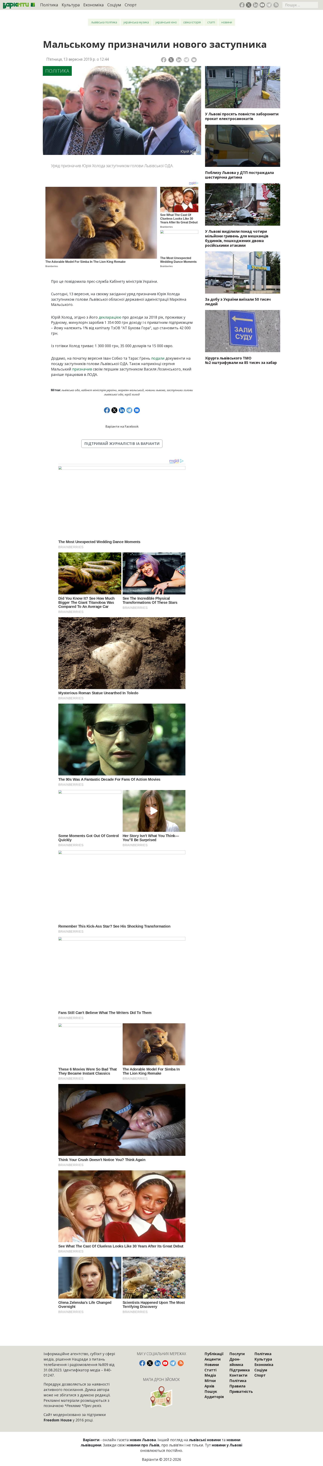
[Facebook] (163, 60)
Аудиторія (214, 1396)
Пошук (210, 1391)
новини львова (155, 390)
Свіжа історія (192, 22)
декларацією (110, 317)
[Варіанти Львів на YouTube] (262, 5)
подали (157, 358)
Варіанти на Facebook (122, 426)
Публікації (214, 1353)
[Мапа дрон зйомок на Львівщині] (161, 1397)
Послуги (237, 1353)
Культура (71, 4)
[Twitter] (171, 60)
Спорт (131, 4)
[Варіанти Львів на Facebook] (242, 5)
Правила (237, 1386)
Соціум (114, 4)
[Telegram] (186, 60)
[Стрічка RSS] (276, 5)
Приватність (241, 1391)
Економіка (93, 4)
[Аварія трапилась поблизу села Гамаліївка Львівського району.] (242, 146)
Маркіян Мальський (131, 390)
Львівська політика (104, 22)
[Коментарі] (194, 60)
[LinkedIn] (179, 60)
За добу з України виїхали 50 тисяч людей (238, 301)
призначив (82, 369)
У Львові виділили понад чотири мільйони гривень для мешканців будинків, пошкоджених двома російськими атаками (236, 238)
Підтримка (239, 1369)
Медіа (210, 1375)
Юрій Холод (132, 394)
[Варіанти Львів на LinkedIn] (255, 5)
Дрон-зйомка (236, 1362)
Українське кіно (166, 22)
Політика (49, 4)
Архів (209, 1386)
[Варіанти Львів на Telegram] (269, 5)
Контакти (238, 1375)
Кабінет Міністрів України (99, 390)
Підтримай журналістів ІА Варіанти (122, 443)
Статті (211, 22)
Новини (226, 22)
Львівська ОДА (70, 390)
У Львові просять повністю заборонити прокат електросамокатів (242, 116)
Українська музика (136, 22)
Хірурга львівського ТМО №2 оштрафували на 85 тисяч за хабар (241, 360)
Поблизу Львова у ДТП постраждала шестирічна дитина (239, 175)
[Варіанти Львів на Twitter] (248, 5)
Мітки (210, 1380)
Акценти (212, 1359)
